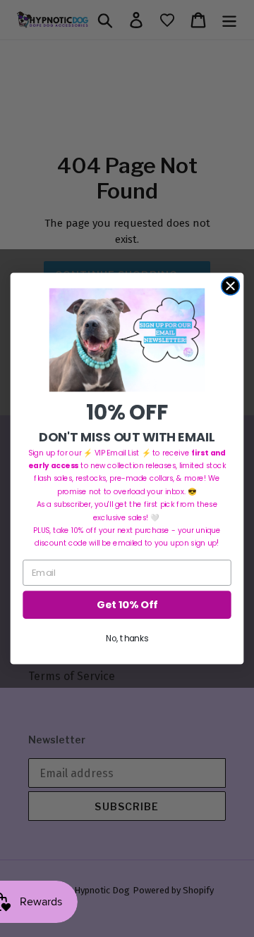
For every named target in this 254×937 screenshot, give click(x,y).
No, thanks (127, 639)
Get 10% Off (127, 605)
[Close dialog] (231, 286)
